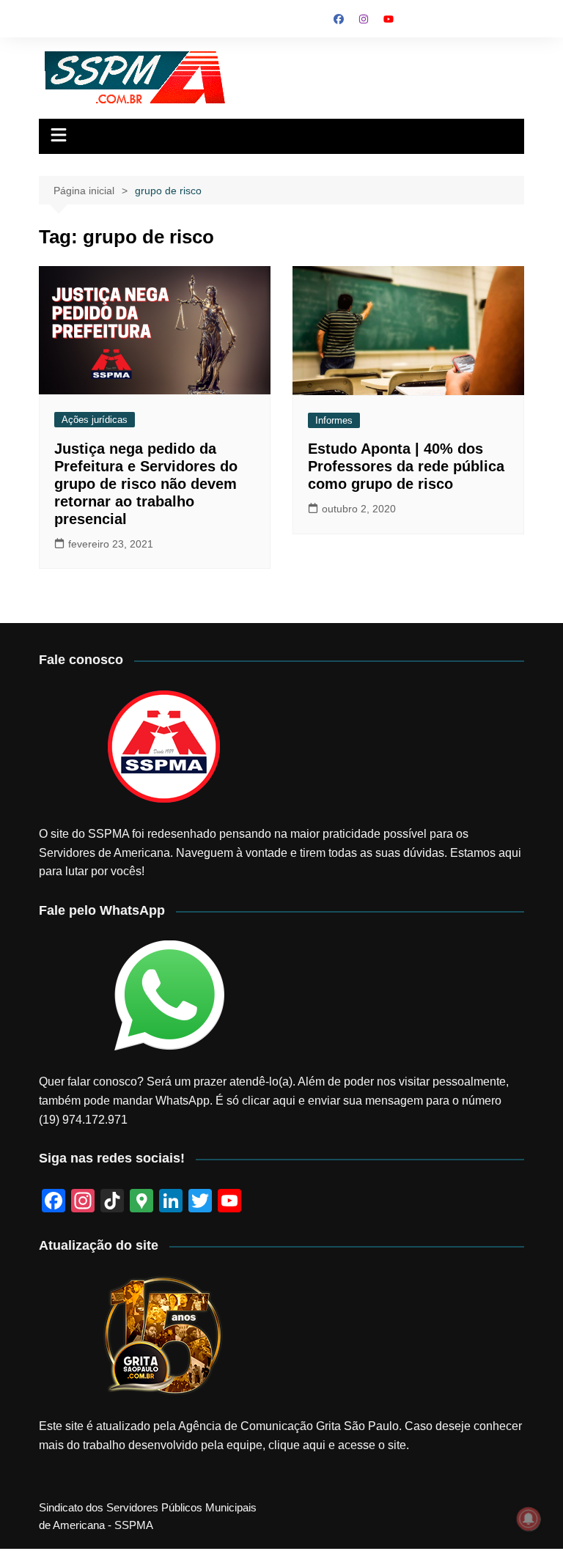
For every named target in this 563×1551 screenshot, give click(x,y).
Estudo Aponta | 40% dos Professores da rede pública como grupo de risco (406, 466)
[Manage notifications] (528, 1518)
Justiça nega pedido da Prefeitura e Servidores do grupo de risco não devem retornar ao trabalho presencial (146, 484)
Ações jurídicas (95, 419)
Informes (334, 420)
